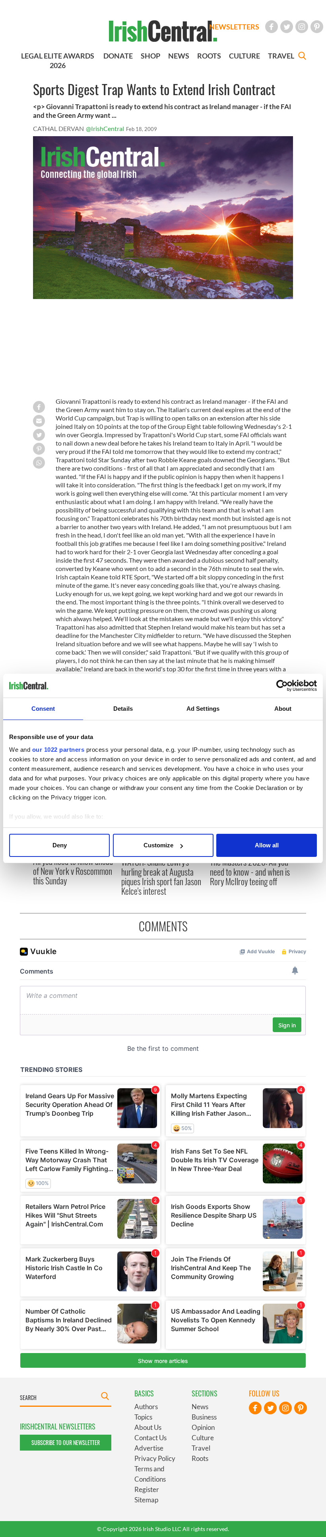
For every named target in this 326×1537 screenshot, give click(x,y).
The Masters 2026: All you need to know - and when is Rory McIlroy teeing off (250, 871)
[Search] (302, 57)
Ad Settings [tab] (202, 708)
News (200, 1406)
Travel (201, 1448)
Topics (143, 1417)
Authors (146, 1406)
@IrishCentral (105, 128)
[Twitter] (286, 26)
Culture (203, 1437)
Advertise (148, 1448)
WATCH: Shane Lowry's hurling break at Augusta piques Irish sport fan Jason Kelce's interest (161, 876)
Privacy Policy (154, 1458)
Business (204, 1417)
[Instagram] (301, 26)
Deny (59, 845)
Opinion (203, 1427)
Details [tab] (123, 708)
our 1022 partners (58, 749)
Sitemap (146, 1500)
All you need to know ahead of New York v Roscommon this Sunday (73, 870)
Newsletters (234, 26)
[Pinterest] (316, 26)
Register (146, 1489)
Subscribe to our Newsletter (65, 1442)
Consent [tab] (43, 708)
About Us (147, 1427)
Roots (200, 1458)
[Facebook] (271, 26)
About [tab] (283, 708)
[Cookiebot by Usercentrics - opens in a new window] (282, 686)
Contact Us (150, 1437)
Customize (158, 845)
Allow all (267, 845)
